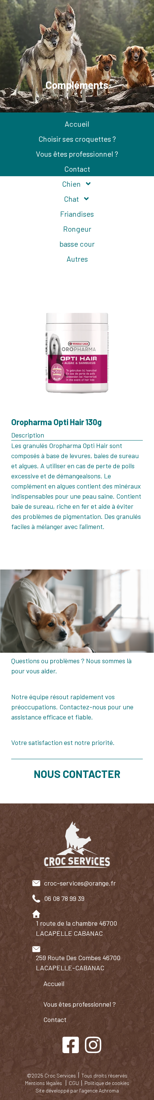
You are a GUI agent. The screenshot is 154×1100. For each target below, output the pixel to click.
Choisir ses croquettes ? (77, 138)
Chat (71, 198)
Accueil (77, 123)
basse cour (77, 243)
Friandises (77, 213)
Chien (71, 183)
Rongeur (77, 228)
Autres (77, 258)
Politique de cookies (106, 1083)
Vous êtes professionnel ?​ (79, 1004)
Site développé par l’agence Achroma (77, 1090)
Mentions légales (43, 1083)
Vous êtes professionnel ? (77, 153)
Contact (77, 168)
